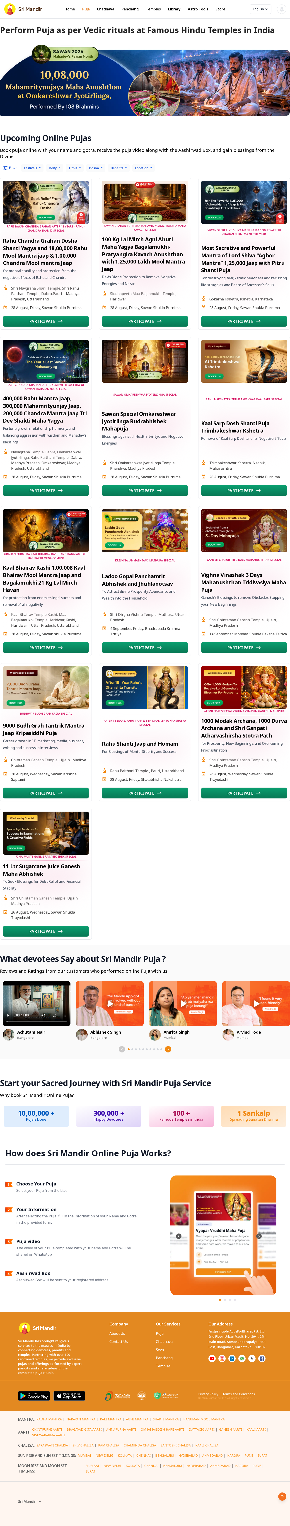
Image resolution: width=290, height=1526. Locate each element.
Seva (160, 1349)
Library (174, 9)
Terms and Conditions (238, 1394)
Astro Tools (198, 9)
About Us (117, 1333)
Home (70, 9)
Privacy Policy (208, 1394)
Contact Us (118, 1341)
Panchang (130, 9)
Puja (86, 9)
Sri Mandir (27, 1501)
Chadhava (105, 9)
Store (220, 9)
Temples (153, 9)
